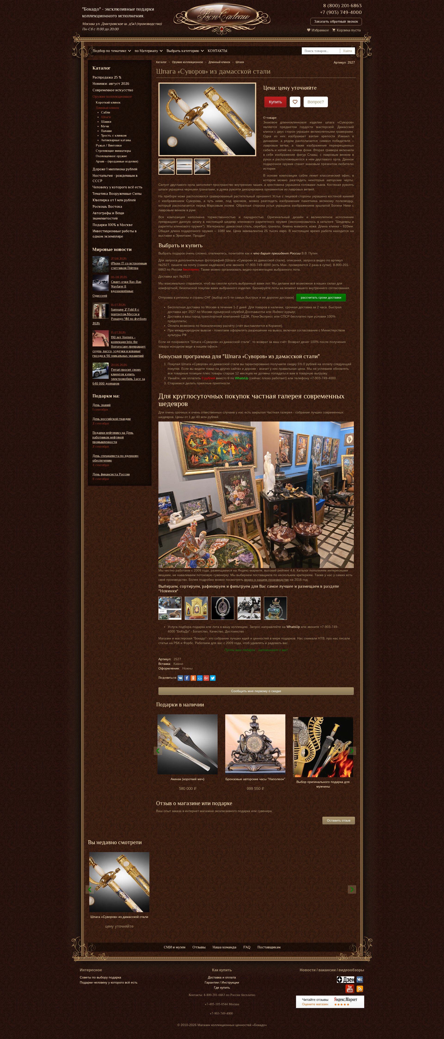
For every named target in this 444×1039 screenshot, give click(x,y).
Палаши (106, 131)
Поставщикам (269, 947)
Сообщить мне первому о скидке (256, 691)
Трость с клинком (113, 135)
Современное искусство (112, 90)
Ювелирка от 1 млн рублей (114, 200)
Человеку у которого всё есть (117, 187)
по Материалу (146, 51)
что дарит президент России (277, 253)
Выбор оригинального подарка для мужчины (323, 784)
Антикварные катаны (116, 140)
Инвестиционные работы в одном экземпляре (114, 233)
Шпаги (106, 117)
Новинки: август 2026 (110, 84)
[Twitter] (213, 678)
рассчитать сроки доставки (321, 297)
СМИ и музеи (174, 947)
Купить (275, 102)
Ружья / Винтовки (109, 145)
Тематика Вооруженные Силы (117, 194)
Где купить (222, 987)
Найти (347, 51)
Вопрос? (316, 102)
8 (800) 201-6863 (342, 5)
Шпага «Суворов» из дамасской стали (119, 917)
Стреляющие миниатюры (113, 151)
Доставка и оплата (222, 977)
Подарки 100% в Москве (112, 225)
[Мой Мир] (200, 678)
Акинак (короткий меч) (187, 779)
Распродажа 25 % (106, 77)
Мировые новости (112, 249)
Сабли (105, 112)
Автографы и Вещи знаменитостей (108, 215)
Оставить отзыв (338, 820)
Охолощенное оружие (111, 156)
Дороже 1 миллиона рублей (114, 169)
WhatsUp (293, 627)
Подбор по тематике (109, 51)
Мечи (105, 126)
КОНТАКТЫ (217, 51)
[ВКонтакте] (180, 678)
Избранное (320, 30)
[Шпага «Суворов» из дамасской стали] (207, 119)
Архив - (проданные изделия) (117, 161)
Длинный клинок (107, 108)
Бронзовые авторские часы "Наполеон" (255, 779)
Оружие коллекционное (112, 97)
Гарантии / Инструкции (222, 982)
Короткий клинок (108, 102)
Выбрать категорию (182, 51)
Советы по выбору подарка (100, 977)
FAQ (246, 947)
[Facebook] (187, 678)
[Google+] (206, 678)
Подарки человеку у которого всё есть (108, 982)
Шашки (106, 121)
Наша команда (224, 947)
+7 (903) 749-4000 (341, 12)
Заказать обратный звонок (336, 21)
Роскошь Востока (107, 207)
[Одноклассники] (193, 678)
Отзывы (199, 947)
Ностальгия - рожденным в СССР (115, 178)
